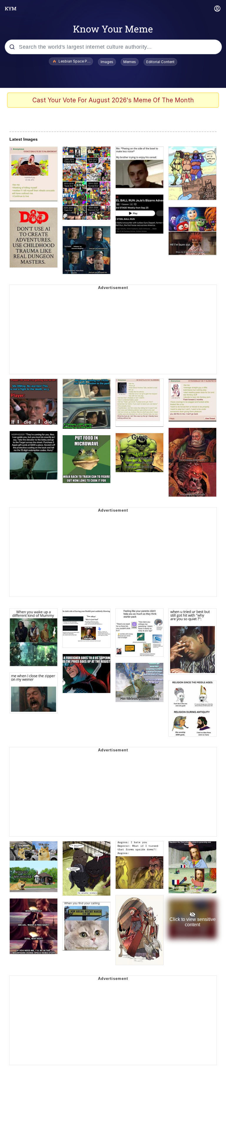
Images (107, 62)
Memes (129, 62)
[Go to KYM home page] (10, 9)
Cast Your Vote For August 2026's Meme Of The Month (113, 100)
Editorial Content (160, 62)
